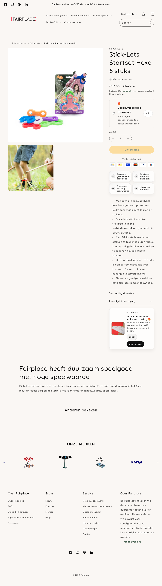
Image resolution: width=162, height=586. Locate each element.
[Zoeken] (150, 22)
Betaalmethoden (92, 511)
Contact (87, 534)
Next (157, 462)
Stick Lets (35, 43)
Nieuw (48, 500)
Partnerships (90, 528)
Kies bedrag (135, 344)
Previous (7, 462)
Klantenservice (91, 523)
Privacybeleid (90, 517)
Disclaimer (14, 523)
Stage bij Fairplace (18, 511)
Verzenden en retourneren (97, 506)
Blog (47, 517)
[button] (56, 15)
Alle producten (19, 43)
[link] (29, 462)
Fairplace (85, 575)
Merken (49, 511)
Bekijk (132, 337)
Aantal (112, 132)
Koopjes (49, 506)
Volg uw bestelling (93, 500)
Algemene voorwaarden (21, 517)
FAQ (10, 506)
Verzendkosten (130, 91)
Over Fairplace (16, 500)
